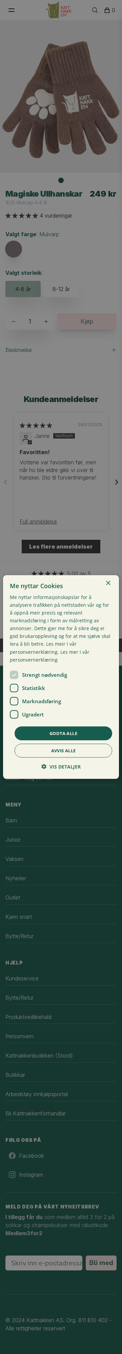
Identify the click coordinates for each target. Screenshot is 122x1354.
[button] (61, 767)
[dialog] (61, 677)
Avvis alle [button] (63, 751)
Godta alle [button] (63, 733)
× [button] (107, 582)
